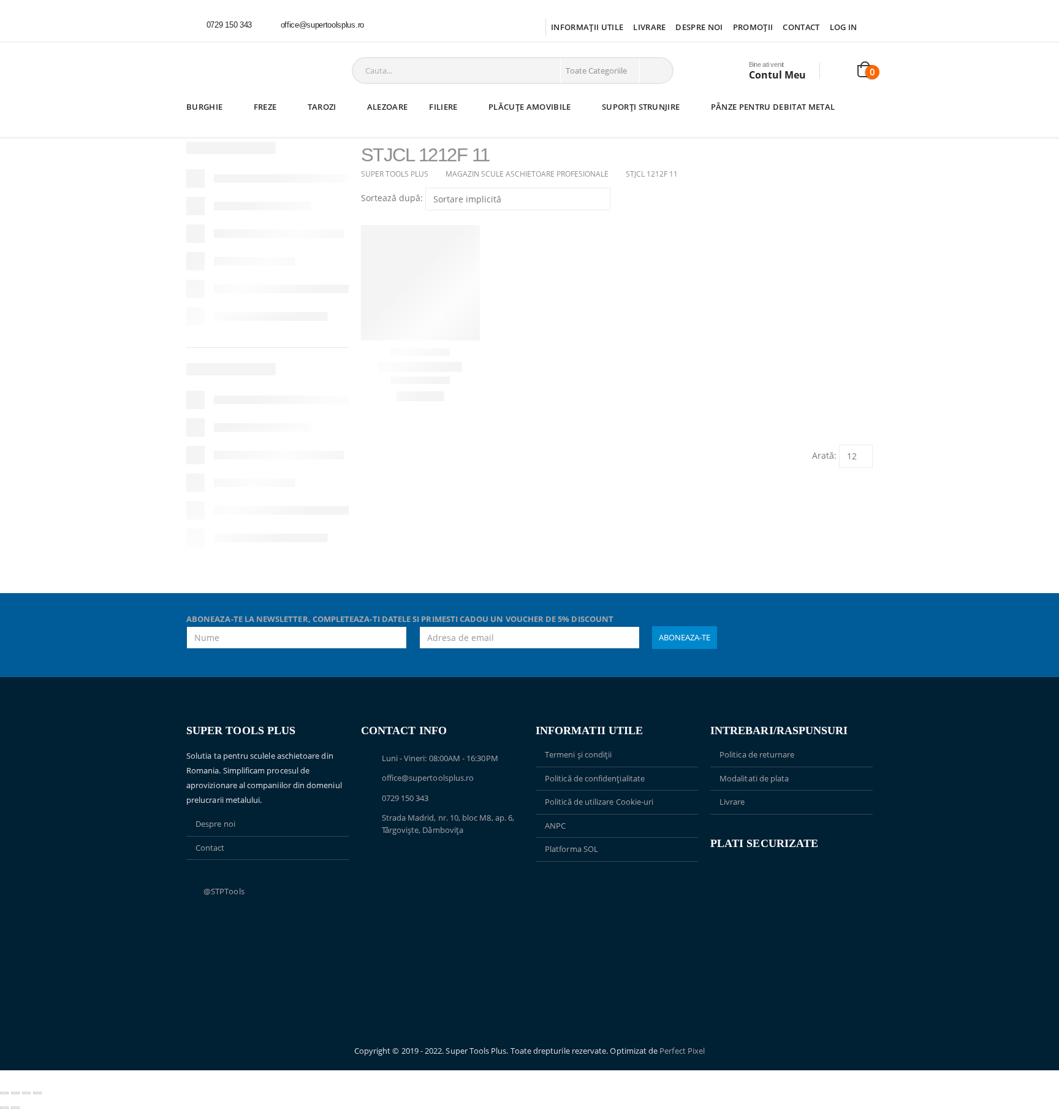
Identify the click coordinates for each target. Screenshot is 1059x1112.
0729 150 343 (405, 797)
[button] (366, 217)
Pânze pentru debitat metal (773, 106)
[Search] (655, 70)
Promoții (753, 27)
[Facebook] (390, 25)
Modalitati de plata (754, 778)
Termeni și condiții (578, 754)
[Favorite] (839, 71)
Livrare (649, 27)
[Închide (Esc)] (37, 1093)
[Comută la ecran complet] (15, 1093)
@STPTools (224, 891)
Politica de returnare (756, 754)
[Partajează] (26, 1093)
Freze (265, 106)
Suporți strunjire (641, 106)
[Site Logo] (225, 70)
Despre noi (699, 27)
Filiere (443, 106)
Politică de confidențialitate (595, 778)
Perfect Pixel (682, 1050)
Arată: (824, 455)
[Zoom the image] (617, 890)
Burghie (204, 106)
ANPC (555, 825)
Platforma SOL (571, 848)
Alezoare (387, 106)
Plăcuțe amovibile (529, 106)
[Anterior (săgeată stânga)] (4, 1107)
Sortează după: (392, 198)
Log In (843, 27)
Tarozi (322, 106)
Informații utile (587, 27)
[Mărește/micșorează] (4, 1093)
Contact (801, 27)
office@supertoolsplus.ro (428, 777)
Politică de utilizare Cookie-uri (599, 801)
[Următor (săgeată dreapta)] (15, 1107)
